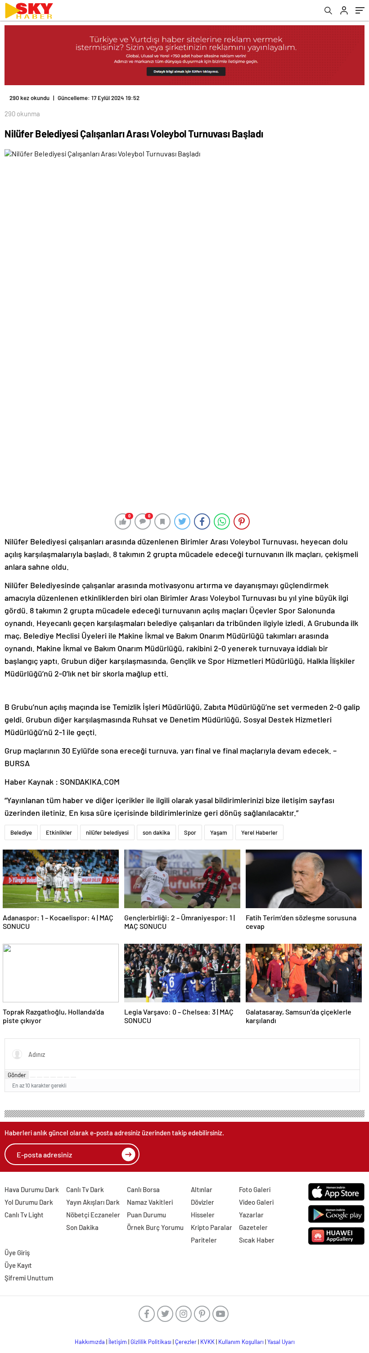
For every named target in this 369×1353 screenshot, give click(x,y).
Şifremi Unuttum (28, 1278)
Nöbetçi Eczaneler (93, 1215)
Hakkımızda (90, 1341)
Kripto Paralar (211, 1227)
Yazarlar (251, 1215)
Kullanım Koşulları (241, 1341)
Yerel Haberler (259, 832)
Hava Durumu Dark (31, 1189)
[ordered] (53, 1077)
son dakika (156, 832)
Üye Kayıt (18, 1265)
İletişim (117, 1341)
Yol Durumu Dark (28, 1202)
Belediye (21, 832)
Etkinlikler (59, 832)
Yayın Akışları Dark (93, 1202)
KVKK (207, 1341)
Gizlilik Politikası (150, 1341)
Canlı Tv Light (24, 1215)
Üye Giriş (17, 1252)
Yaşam (218, 832)
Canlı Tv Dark (85, 1189)
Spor (190, 832)
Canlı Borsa (143, 1189)
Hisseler (203, 1215)
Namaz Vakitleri (150, 1202)
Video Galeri (256, 1202)
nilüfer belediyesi (107, 832)
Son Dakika (82, 1227)
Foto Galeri (254, 1189)
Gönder (17, 1075)
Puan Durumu (146, 1215)
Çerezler (186, 1341)
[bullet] (60, 1077)
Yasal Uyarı (281, 1341)
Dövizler (202, 1202)
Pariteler (204, 1240)
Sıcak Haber (256, 1240)
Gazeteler (253, 1227)
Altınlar (201, 1189)
